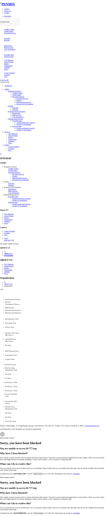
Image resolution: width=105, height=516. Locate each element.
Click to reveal (38, 474)
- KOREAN (8, 86)
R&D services (8, 47)
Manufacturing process (23, 102)
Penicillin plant (9, 55)
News (6, 69)
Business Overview (14, 91)
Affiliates (7, 67)
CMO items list (7, 239)
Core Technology (9, 49)
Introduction (8, 46)
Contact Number (9, 73)
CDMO (6, 9)
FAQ (5, 77)
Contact (6, 13)
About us (7, 132)
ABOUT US (8, 284)
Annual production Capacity (25, 123)
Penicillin (7, 38)
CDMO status (8, 31)
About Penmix (9, 62)
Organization (8, 66)
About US (7, 11)
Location (7, 75)
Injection (7, 40)
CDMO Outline (9, 29)
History (6, 64)
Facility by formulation (23, 124)
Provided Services (10, 33)
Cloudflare (76, 474)
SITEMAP (7, 16)
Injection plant (8, 57)
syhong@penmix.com (92, 426)
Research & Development (24, 104)
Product (18, 100)
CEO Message (9, 60)
